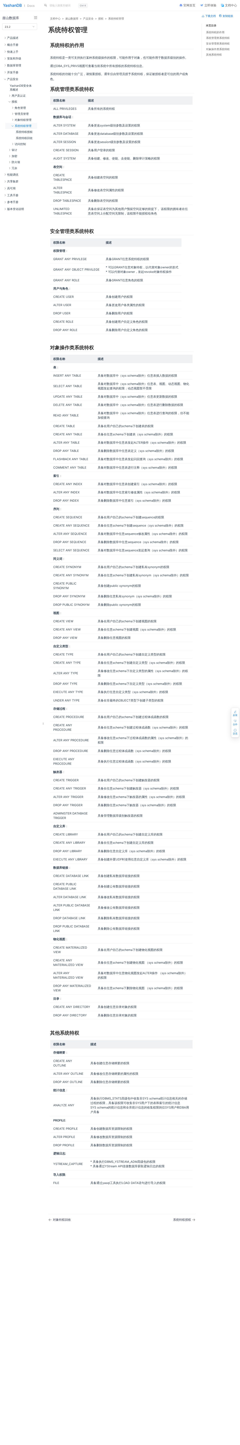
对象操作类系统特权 (218, 48)
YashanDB (12, 5)
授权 (101, 18)
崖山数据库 (71, 18)
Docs (31, 6)
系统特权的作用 (215, 32)
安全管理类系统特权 (218, 43)
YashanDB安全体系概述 (21, 87)
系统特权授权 (24, 132)
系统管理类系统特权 (218, 37)
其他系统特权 (214, 54)
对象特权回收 (62, 1219)
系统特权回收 (24, 138)
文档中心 (55, 18)
